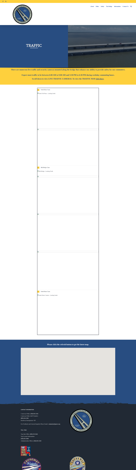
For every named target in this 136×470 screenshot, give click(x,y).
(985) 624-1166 (24, 418)
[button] (131, 6)
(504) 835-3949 (25, 438)
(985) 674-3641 (34, 434)
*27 (35, 420)
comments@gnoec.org (54, 424)
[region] (68, 49)
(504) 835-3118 (37, 441)
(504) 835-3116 (34, 413)
